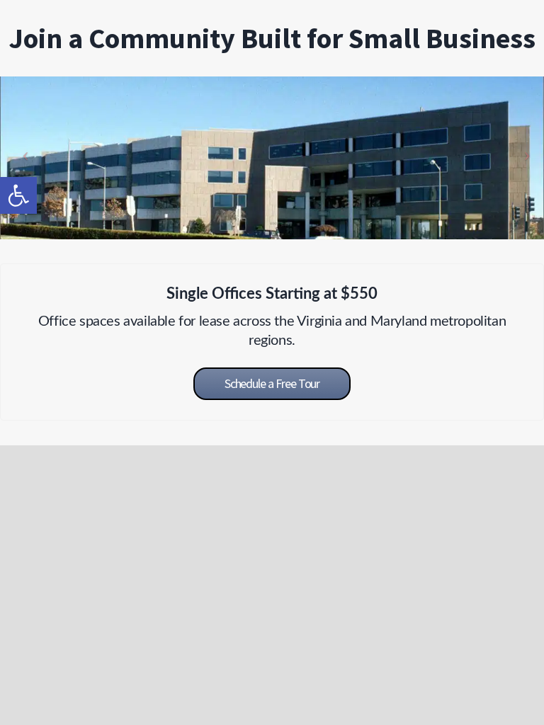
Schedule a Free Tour (272, 383)
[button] (18, 195)
